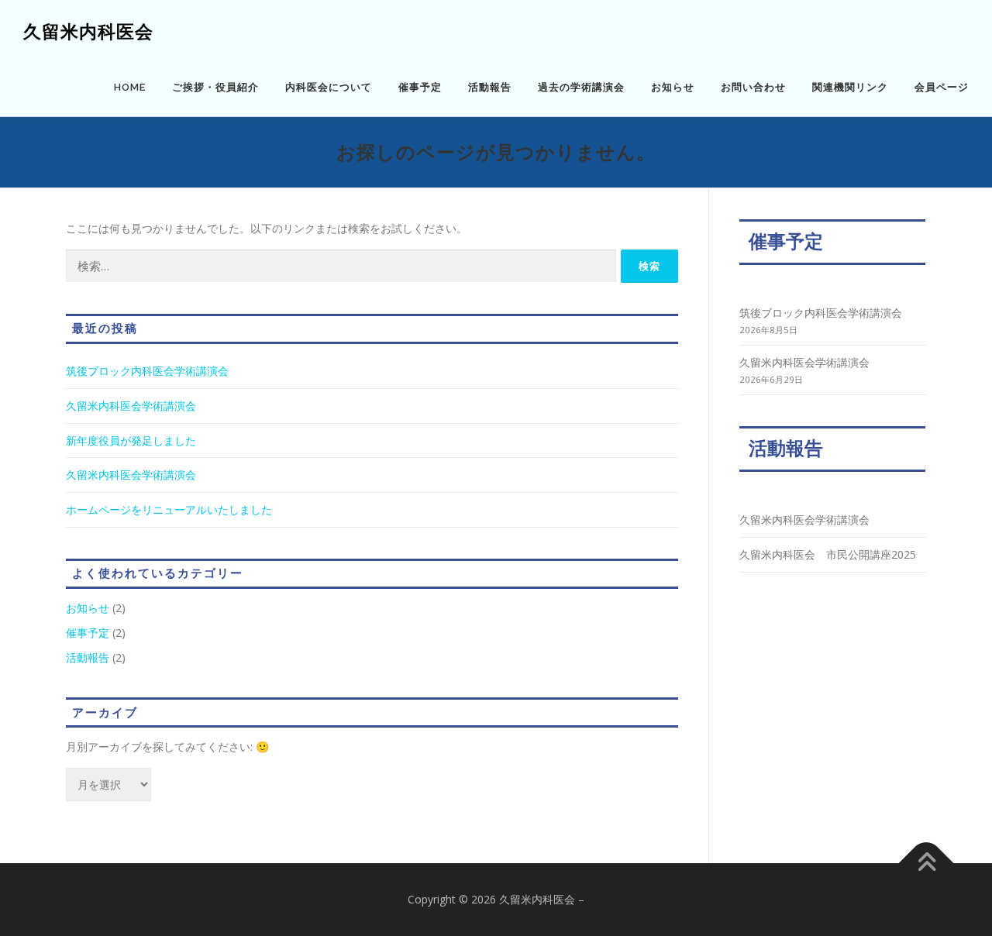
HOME (130, 87)
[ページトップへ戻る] (926, 863)
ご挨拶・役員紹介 (215, 87)
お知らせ (672, 87)
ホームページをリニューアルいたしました (169, 509)
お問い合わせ (753, 87)
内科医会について (328, 87)
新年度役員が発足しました (131, 440)
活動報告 (490, 87)
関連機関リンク (850, 87)
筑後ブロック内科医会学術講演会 (147, 370)
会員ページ (941, 87)
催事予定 (420, 87)
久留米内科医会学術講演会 (131, 405)
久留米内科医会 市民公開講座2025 (827, 554)
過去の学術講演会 (581, 87)
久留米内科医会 (88, 31)
